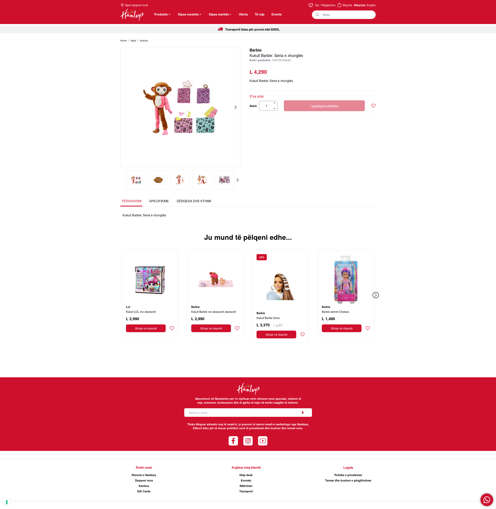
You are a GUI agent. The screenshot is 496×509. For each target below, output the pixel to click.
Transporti (246, 491)
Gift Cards (144, 491)
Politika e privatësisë (348, 475)
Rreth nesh (144, 467)
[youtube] (262, 440)
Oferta (243, 14)
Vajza (133, 40)
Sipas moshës (188, 14)
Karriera (144, 486)
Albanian (360, 5)
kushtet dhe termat (282, 428)
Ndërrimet (246, 486)
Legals (348, 467)
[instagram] (248, 440)
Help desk (246, 475)
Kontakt (246, 480)
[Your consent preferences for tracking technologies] (6, 502)
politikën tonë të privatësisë (245, 428)
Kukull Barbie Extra (268, 318)
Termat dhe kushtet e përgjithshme (348, 480)
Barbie (256, 50)
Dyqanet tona (144, 480)
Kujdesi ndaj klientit (246, 467)
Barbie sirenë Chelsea (335, 312)
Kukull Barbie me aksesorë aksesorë (213, 312)
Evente (276, 14)
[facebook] (233, 440)
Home (123, 40)
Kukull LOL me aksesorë (141, 312)
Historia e (144, 475)
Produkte (161, 14)
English (371, 5)
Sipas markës (219, 14)
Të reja (259, 14)
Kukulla (144, 40)
